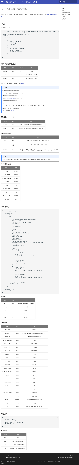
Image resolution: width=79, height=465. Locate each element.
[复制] (57, 31)
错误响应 (64, 19)
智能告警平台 (51, 461)
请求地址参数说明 (66, 12)
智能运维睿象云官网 (42, 461)
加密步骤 (12, 111)
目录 (63, 8)
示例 (63, 10)
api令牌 (22, 83)
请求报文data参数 (66, 14)
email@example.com (10, 98)
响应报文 (64, 17)
